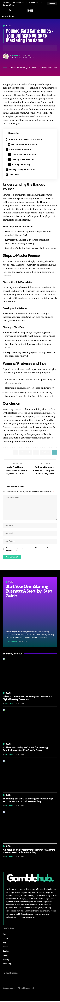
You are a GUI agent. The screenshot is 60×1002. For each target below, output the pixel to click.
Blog (8, 26)
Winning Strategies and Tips (21, 169)
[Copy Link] (13, 48)
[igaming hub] (30, 10)
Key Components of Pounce (24, 144)
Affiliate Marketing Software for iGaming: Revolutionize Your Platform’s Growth (25, 749)
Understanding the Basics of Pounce (25, 139)
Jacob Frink (16, 55)
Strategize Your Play (21, 164)
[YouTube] (17, 980)
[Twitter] (11, 980)
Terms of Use (8, 5)
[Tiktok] (22, 980)
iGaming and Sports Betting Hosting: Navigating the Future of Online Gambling (29, 851)
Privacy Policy (34, 2)
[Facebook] (5, 980)
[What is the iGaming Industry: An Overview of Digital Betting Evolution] (30, 674)
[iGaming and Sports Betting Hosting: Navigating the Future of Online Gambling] (30, 827)
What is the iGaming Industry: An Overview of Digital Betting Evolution (28, 698)
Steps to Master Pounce (19, 149)
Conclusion (14, 174)
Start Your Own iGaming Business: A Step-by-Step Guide (29, 591)
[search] (55, 10)
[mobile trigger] (5, 10)
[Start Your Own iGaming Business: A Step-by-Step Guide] (30, 614)
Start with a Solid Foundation (24, 154)
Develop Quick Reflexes (23, 159)
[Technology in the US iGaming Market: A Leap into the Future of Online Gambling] (30, 776)
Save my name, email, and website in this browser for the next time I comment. (30, 549)
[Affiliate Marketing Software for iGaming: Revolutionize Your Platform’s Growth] (30, 725)
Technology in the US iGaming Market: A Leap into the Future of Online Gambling (28, 800)
